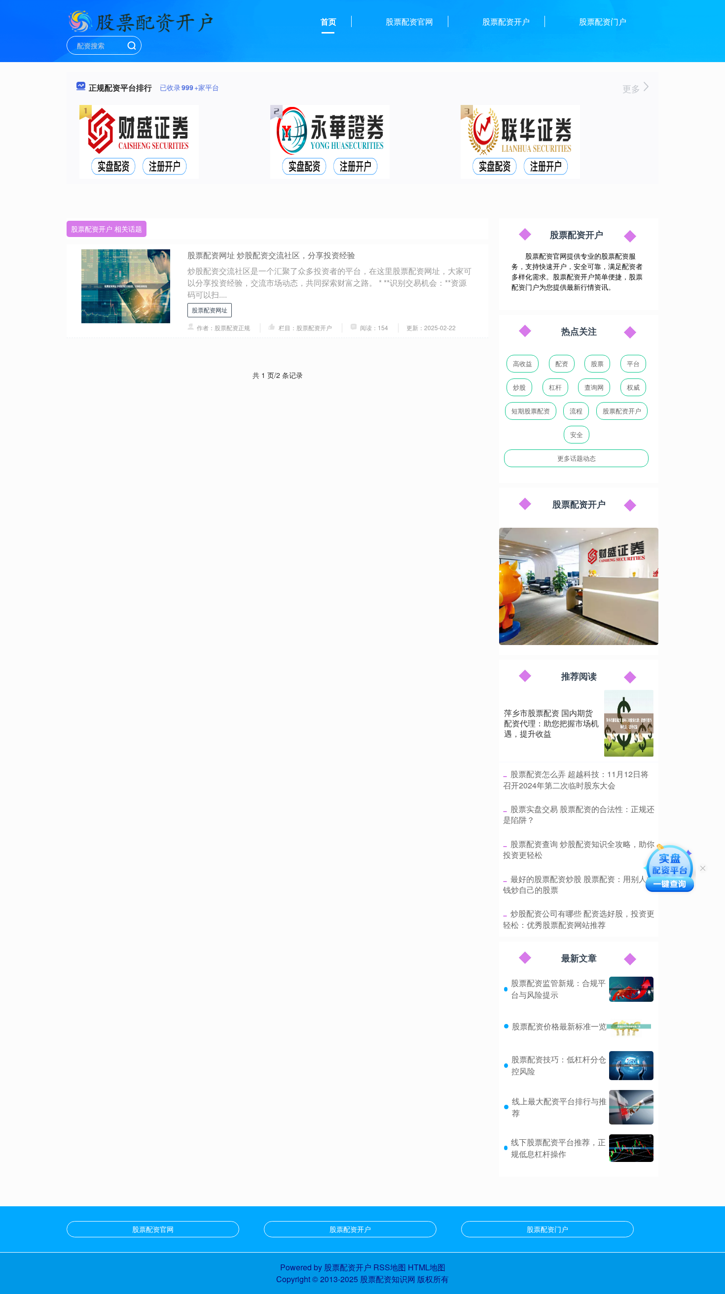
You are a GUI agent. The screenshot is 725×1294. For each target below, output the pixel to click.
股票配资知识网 (387, 1279)
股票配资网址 (209, 310)
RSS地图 (389, 1267)
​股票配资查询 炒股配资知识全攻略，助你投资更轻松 (578, 849)
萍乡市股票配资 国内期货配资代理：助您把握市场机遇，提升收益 (551, 723)
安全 (576, 434)
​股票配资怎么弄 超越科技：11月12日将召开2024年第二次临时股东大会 (576, 779)
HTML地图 (426, 1267)
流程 (576, 410)
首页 (328, 21)
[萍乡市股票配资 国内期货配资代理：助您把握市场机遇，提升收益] (628, 723)
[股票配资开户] (141, 21)
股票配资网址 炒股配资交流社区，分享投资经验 (271, 255)
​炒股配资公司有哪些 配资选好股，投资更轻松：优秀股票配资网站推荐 (578, 919)
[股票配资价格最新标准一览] (629, 1026)
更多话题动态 (576, 458)
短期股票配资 (530, 410)
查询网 (594, 387)
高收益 (522, 363)
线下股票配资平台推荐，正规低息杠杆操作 (558, 1147)
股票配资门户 (602, 21)
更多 (632, 88)
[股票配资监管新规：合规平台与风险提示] (631, 989)
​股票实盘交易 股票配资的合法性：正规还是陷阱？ (578, 814)
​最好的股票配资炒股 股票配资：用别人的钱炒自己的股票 (578, 884)
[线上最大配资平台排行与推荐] (631, 1107)
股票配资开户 (506, 21)
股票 (597, 363)
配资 (561, 363)
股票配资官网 (409, 21)
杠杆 (555, 387)
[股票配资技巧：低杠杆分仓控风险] (631, 1065)
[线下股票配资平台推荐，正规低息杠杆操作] (631, 1148)
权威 (633, 387)
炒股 (519, 387)
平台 (633, 363)
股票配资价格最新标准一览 (559, 1026)
